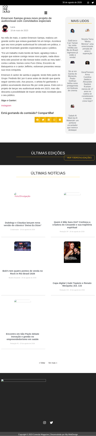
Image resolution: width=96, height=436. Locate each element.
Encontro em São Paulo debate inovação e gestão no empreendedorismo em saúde (22, 337)
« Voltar (42, 363)
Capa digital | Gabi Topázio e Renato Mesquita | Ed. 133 (72, 284)
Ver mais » (52, 363)
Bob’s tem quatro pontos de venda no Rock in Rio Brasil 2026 (22, 272)
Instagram (6, 105)
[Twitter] (93, 3)
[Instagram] (88, 3)
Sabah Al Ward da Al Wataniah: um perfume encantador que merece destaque (72, 123)
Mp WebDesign (71, 434)
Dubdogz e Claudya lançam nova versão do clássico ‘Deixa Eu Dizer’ (23, 224)
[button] (45, 13)
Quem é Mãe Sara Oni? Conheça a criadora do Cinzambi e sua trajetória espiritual (72, 225)
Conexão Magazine (41, 434)
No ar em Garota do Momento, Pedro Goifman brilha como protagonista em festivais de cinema (72, 81)
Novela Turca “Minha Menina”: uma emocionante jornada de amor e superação (87, 46)
